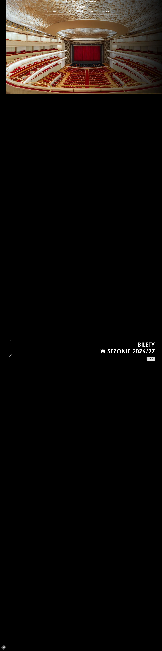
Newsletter (80, 1)
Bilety (68, 11)
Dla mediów (92, 1)
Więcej (148, 359)
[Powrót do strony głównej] (80, 8)
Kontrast (66, 1)
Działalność (105, 11)
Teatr (92, 11)
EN (69, 1)
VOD (86, 1)
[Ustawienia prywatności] (3, 647)
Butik (73, 1)
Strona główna (47, 11)
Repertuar (55, 11)
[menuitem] (47, 11)
